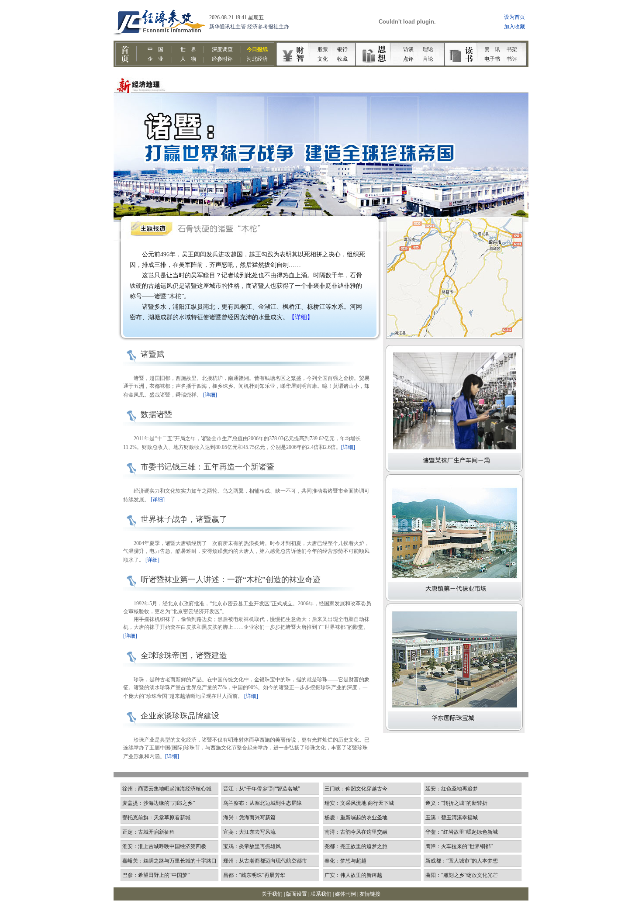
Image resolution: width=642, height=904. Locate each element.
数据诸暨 (156, 414)
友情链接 (369, 894)
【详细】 (301, 317)
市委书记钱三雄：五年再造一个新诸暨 (207, 466)
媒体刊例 (345, 894)
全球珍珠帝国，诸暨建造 (184, 655)
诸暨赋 (152, 354)
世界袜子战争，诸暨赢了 (184, 519)
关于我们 (272, 894)
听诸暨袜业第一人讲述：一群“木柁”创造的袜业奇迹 (231, 579)
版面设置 (296, 894)
